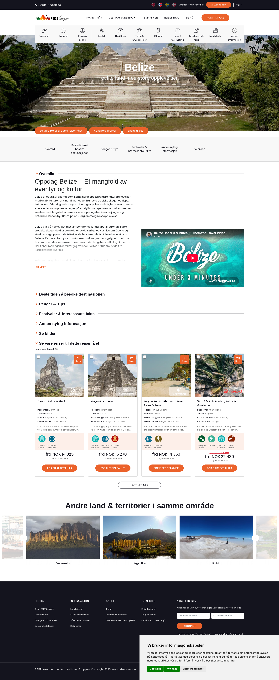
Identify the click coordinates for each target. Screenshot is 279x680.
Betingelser (76, 625)
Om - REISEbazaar (44, 609)
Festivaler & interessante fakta (139, 149)
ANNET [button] (110, 601)
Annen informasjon (234, 37)
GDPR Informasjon (79, 614)
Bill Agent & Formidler (46, 620)
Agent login (220, 4)
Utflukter (158, 36)
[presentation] (23, 537)
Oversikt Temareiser (116, 614)
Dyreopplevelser (202, 446)
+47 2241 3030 (49, 4)
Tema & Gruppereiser (139, 37)
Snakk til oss (135, 131)
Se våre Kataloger (44, 625)
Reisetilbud (172, 17)
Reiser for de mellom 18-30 (158, 447)
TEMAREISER (150, 17)
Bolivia (216, 563)
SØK (189, 17)
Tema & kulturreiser (42, 447)
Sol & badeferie (231, 446)
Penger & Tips (109, 149)
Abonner (190, 626)
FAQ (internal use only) (153, 620)
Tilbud (109, 609)
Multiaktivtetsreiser (51, 446)
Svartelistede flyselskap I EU (120, 620)
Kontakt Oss (215, 17)
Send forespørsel (105, 131)
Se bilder (199, 149)
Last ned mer (139, 485)
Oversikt (50, 149)
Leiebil (101, 36)
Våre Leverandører (80, 620)
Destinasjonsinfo (121, 17)
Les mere (40, 267)
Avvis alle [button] (172, 668)
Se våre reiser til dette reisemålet (61, 131)
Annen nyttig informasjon (169, 149)
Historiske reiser (115, 446)
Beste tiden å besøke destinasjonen (79, 149)
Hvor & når (94, 17)
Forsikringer (76, 609)
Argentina (139, 563)
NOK (238, 4)
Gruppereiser (148, 614)
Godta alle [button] (155, 668)
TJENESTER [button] (148, 601)
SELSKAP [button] (40, 601)
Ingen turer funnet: (46, 349)
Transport (44, 36)
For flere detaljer (59, 468)
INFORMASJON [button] (79, 601)
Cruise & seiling (82, 37)
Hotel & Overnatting (177, 37)
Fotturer (211, 445)
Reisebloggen (148, 609)
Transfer (63, 36)
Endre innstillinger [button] (193, 668)
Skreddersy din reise (196, 37)
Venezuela (63, 563)
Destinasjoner (42, 614)
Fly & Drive (120, 36)
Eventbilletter (215, 36)
